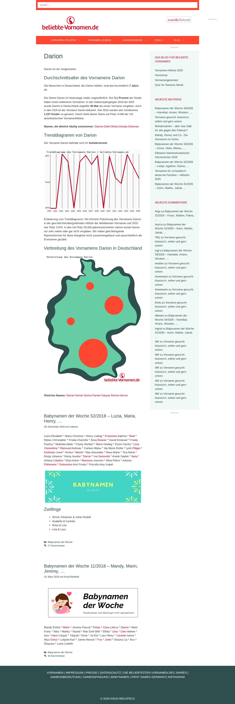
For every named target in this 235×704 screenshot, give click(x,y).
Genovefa (104, 456)
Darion (87, 456)
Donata (123, 126)
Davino (99, 126)
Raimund (65, 448)
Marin (66, 627)
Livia (136, 444)
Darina (88, 395)
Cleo (123, 631)
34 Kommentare (56, 655)
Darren (124, 395)
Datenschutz (110, 672)
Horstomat (161, 75)
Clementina (50, 448)
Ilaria (134, 456)
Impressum (74, 672)
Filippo (136, 448)
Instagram (176, 677)
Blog (177, 40)
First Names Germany (148, 677)
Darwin (96, 395)
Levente (121, 635)
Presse (91, 672)
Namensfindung (133, 40)
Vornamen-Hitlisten (63, 40)
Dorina (115, 395)
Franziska (111, 436)
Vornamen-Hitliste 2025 (169, 70)
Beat (132, 436)
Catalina (58, 460)
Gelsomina (65, 464)
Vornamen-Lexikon (99, 40)
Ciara (106, 627)
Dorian (79, 395)
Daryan (106, 395)
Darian (70, 395)
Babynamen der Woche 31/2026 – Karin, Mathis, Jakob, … (174, 228)
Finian (96, 627)
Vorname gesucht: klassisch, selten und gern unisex (170, 241)
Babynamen (120, 677)
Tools (158, 40)
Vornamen (55, 672)
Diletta (114, 126)
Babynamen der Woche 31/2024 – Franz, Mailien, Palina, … (174, 215)
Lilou (115, 631)
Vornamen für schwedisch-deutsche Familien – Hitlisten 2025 (172, 175)
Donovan (133, 126)
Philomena (50, 464)
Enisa (54, 639)
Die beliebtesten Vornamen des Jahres (155, 672)
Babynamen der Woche (60, 542)
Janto (108, 639)
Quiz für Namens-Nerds (169, 84)
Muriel (79, 452)
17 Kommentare (56, 545)
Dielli (107, 126)
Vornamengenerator (166, 80)
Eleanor (102, 440)
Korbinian (49, 452)
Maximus (87, 460)
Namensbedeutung (65, 677)
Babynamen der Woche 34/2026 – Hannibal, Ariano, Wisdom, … (173, 254)
